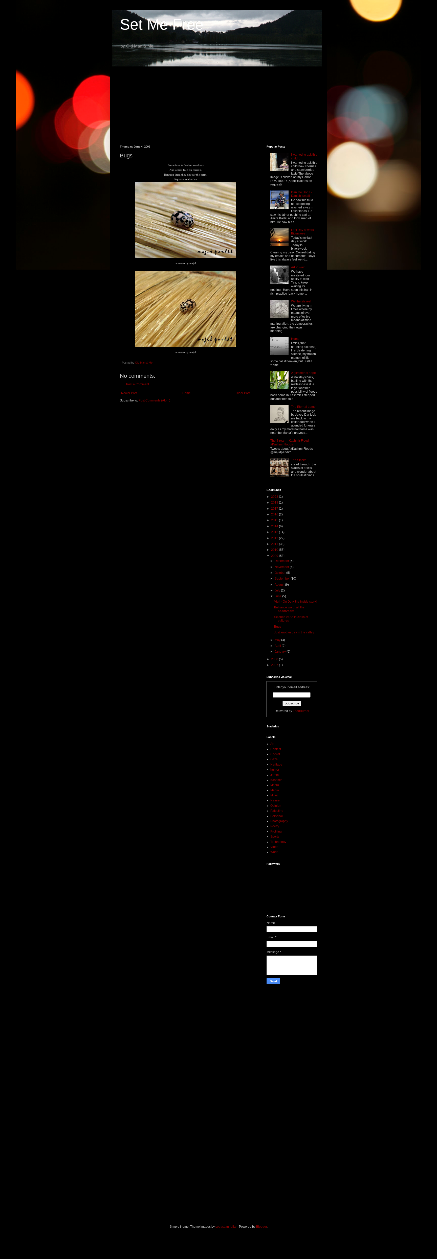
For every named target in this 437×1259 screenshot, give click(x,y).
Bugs (277, 626)
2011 (275, 544)
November (282, 567)
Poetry (274, 826)
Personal (276, 816)
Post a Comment (137, 384)
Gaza (274, 759)
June (278, 596)
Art (272, 744)
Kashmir (276, 780)
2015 (275, 520)
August (280, 584)
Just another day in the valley (294, 632)
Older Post (243, 393)
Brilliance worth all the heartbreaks (289, 609)
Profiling (276, 831)
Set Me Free (161, 24)
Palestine (276, 811)
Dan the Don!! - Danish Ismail (301, 194)
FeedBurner (301, 711)
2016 (275, 514)
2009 (275, 556)
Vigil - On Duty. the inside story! (295, 601)
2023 (275, 496)
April (278, 646)
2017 (275, 508)
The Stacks (298, 460)
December (282, 561)
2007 (275, 665)
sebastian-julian (226, 1226)
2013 (275, 532)
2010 (275, 550)
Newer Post (129, 393)
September (283, 578)
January (281, 651)
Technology (278, 842)
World (274, 852)
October (280, 573)
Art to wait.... (299, 267)
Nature (275, 800)
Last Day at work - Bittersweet (303, 231)
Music (274, 795)
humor (274, 769)
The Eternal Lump (303, 407)
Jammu (275, 775)
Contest (275, 749)
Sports (274, 836)
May (278, 640)
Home (186, 393)
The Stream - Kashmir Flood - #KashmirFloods (290, 442)
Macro (274, 785)
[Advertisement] (218, 102)
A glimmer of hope (303, 373)
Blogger (261, 1226)
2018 (275, 502)
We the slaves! (301, 301)
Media (274, 790)
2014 (275, 526)
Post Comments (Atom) (154, 400)
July (278, 590)
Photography (279, 821)
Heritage (276, 764)
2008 (275, 659)
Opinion (275, 805)
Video (274, 847)
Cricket (275, 754)
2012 (275, 538)
